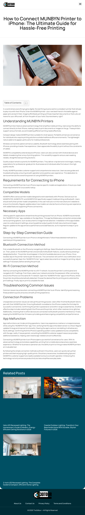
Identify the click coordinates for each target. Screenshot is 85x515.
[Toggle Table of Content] (24, 103)
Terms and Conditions (62, 503)
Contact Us (29, 503)
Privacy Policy (44, 503)
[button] (80, 4)
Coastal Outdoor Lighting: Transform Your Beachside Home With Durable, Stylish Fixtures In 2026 (61, 427)
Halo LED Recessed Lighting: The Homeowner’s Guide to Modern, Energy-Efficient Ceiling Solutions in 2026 (19, 427)
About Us (17, 503)
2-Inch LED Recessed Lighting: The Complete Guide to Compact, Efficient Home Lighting (21, 483)
